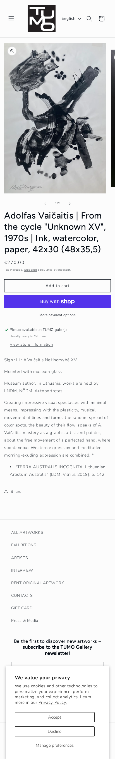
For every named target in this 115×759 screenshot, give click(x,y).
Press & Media (24, 620)
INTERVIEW (22, 570)
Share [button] (16, 491)
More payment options (57, 315)
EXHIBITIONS (24, 545)
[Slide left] (45, 204)
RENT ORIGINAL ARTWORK (37, 583)
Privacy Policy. (53, 702)
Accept (54, 717)
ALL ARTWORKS (27, 532)
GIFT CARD (21, 608)
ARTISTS (19, 558)
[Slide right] (70, 204)
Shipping (30, 270)
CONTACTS (22, 595)
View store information (31, 344)
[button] (11, 19)
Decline (54, 731)
